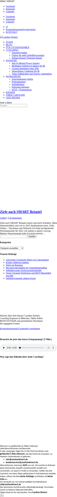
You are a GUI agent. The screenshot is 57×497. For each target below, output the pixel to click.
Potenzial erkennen (20, 87)
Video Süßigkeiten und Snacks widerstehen (32, 74)
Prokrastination (19, 82)
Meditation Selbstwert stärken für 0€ (28, 66)
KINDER (10, 92)
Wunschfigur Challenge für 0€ (26, 71)
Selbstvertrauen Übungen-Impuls (27, 58)
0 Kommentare (15, 218)
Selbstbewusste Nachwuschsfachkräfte (24, 270)
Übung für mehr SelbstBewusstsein (28, 55)
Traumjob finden (19, 52)
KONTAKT (11, 32)
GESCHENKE (13, 97)
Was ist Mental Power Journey (26, 63)
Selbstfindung (18, 84)
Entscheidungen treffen (22, 79)
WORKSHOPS (13, 76)
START (9, 42)
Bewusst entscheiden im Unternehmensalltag (26, 267)
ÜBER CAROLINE (15, 95)
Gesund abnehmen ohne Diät (25, 68)
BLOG (9, 44)
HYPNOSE (11, 60)
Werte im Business (14, 265)
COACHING (12, 50)
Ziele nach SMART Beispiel (21, 212)
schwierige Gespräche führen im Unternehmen (27, 260)
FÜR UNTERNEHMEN (17, 47)
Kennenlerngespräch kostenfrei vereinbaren (20, 328)
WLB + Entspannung (22, 89)
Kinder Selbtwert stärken (17, 262)
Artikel (3, 218)
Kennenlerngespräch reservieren (21, 29)
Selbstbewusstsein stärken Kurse (21, 278)
